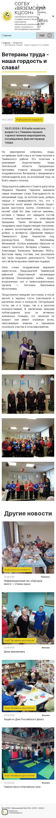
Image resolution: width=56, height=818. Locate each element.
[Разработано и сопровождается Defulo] (12, 812)
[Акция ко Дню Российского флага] (28, 685)
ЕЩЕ (42, 35)
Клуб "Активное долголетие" (20, 640)
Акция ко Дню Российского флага (24, 719)
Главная (6, 35)
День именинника (14, 651)
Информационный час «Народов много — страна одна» (23, 582)
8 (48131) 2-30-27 (42, 22)
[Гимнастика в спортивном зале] (28, 753)
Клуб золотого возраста (29, 119)
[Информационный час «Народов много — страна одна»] (28, 547)
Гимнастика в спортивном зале (22, 786)
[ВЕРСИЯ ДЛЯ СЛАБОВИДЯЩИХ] (53, 16)
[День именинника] (28, 618)
